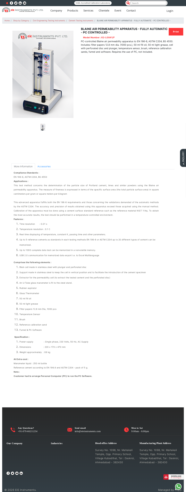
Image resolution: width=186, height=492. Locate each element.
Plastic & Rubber (61, 462)
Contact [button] (131, 10)
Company (56, 10)
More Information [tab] (23, 166)
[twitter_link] (15, 3)
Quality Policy (15, 452)
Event (118, 10)
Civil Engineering (61, 448)
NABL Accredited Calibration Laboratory (93, 3)
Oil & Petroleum (60, 457)
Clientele (104, 10)
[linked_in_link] (20, 3)
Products (72, 10)
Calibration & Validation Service (25, 462)
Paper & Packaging (62, 466)
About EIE (12, 448)
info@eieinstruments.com (88, 431)
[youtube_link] (24, 3)
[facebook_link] (11, 3)
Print (176, 31)
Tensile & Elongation (63, 452)
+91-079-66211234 (27, 431)
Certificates (14, 457)
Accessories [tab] (44, 166)
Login (170, 11)
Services (88, 10)
